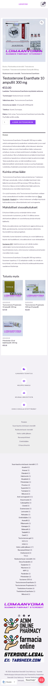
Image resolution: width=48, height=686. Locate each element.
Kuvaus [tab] (5, 135)
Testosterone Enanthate (30, 73)
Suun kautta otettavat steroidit (24, 426)
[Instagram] (19, 616)
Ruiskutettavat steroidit (16, 66)
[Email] (41, 680)
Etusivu (5, 66)
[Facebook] (24, 616)
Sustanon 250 (8, 244)
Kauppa (24, 422)
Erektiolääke (24, 441)
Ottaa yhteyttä (24, 445)
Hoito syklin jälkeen (24, 433)
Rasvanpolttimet (24, 437)
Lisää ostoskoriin (22, 122)
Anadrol (13, 199)
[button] (42, 22)
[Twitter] (29, 616)
